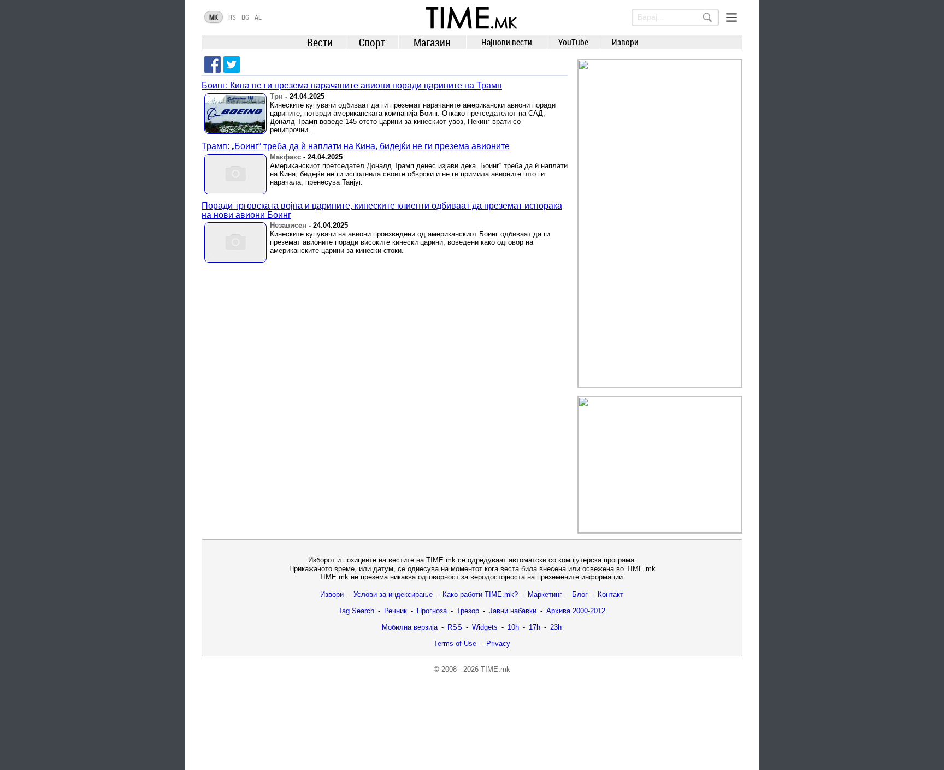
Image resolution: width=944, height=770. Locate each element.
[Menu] (731, 17)
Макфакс (285, 157)
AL (258, 17)
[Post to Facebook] (212, 64)
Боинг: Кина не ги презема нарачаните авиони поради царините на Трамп (352, 85)
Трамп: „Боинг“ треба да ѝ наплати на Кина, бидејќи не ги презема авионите (356, 146)
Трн (276, 96)
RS (232, 17)
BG (245, 17)
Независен (288, 225)
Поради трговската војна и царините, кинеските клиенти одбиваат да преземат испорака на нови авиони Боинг (382, 210)
